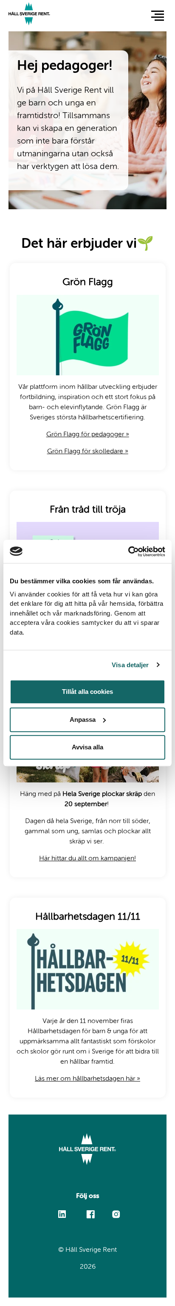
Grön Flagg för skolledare (87, 451)
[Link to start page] (29, 15)
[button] (158, 15)
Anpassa (83, 719)
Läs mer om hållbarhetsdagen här (87, 1079)
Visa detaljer (130, 664)
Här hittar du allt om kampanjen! (87, 858)
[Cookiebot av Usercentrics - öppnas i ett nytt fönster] (128, 551)
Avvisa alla (87, 747)
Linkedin (62, 1210)
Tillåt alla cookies (87, 691)
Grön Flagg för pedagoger (87, 434)
